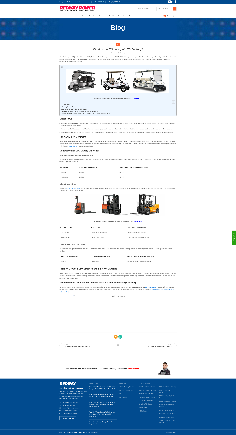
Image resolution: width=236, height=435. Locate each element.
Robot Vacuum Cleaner (166, 410)
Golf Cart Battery (151, 287)
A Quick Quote (133, 368)
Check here (138, 221)
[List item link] (73, 403)
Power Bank (143, 407)
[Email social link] (116, 337)
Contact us (123, 397)
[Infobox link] (170, 16)
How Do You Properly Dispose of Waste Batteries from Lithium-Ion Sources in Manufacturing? (102, 404)
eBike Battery (143, 411)
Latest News (66, 105)
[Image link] (67, 384)
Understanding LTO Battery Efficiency (74, 109)
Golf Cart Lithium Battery (147, 390)
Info (120, 33)
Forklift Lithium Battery (147, 387)
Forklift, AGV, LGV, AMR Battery (166, 397)
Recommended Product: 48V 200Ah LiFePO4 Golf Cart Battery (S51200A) (86, 113)
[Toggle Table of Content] (172, 102)
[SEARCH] (174, 9)
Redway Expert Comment (70, 107)
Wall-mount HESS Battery (167, 387)
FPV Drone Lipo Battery (167, 414)
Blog (120, 394)
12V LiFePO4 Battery (146, 401)
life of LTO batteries (73, 188)
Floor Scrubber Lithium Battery (166, 406)
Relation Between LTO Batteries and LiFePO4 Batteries (80, 111)
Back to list (118, 345)
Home (115, 33)
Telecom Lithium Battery (147, 397)
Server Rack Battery (146, 394)
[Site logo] (77, 8)
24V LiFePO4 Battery (146, 404)
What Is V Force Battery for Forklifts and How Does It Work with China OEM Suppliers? (102, 414)
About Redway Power (126, 387)
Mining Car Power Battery (167, 401)
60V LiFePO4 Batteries (166, 417)
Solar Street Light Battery (165, 391)
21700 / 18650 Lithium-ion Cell (167, 421)
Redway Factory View (126, 390)
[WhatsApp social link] (120, 337)
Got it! (228, 3)
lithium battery (73, 146)
